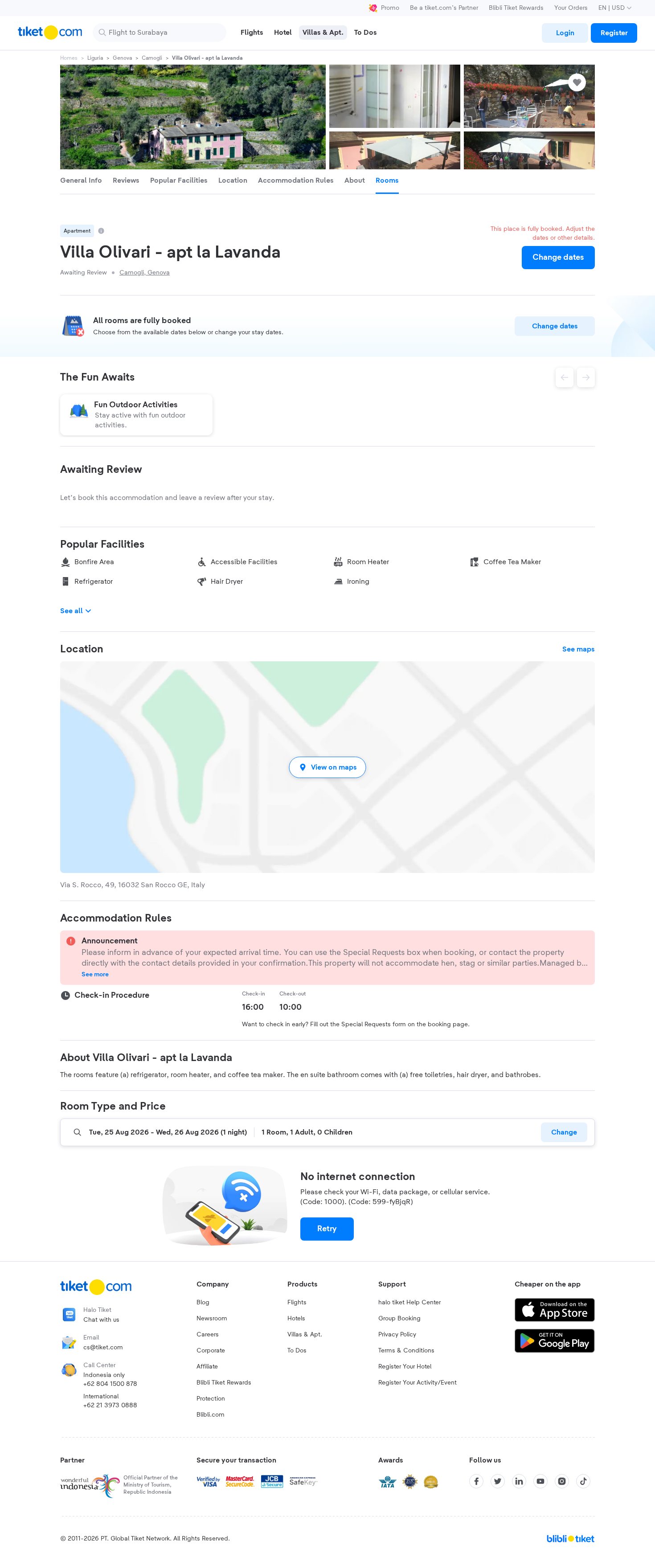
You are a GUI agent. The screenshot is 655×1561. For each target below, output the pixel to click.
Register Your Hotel (404, 1367)
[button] (327, 767)
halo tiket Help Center (409, 1303)
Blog (202, 1303)
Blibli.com (210, 1415)
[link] (565, 33)
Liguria (95, 57)
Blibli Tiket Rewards (516, 8)
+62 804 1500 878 (110, 1384)
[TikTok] (583, 1481)
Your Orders (571, 8)
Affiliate (207, 1367)
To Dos (297, 1351)
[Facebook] (476, 1481)
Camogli (152, 57)
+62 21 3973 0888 (110, 1405)
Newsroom (211, 1319)
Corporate (210, 1351)
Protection (210, 1399)
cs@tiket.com (103, 1348)
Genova (122, 57)
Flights (297, 1303)
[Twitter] (498, 1481)
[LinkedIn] (519, 1481)
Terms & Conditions (406, 1351)
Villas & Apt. (304, 1335)
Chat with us (101, 1320)
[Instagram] (562, 1481)
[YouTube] (540, 1481)
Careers (207, 1335)
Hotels (296, 1319)
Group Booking (399, 1319)
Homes (69, 57)
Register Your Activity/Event (417, 1383)
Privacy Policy (397, 1335)
